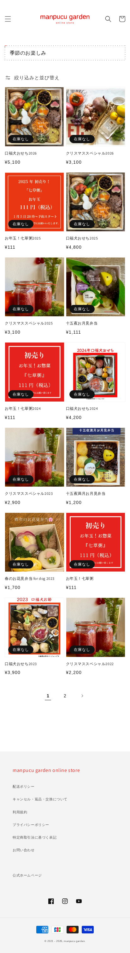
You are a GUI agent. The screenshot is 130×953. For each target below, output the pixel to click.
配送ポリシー (24, 786)
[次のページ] (82, 696)
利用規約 (20, 812)
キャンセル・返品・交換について (40, 799)
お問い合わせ (24, 850)
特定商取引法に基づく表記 (34, 837)
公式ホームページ (27, 875)
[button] (8, 19)
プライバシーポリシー (31, 825)
